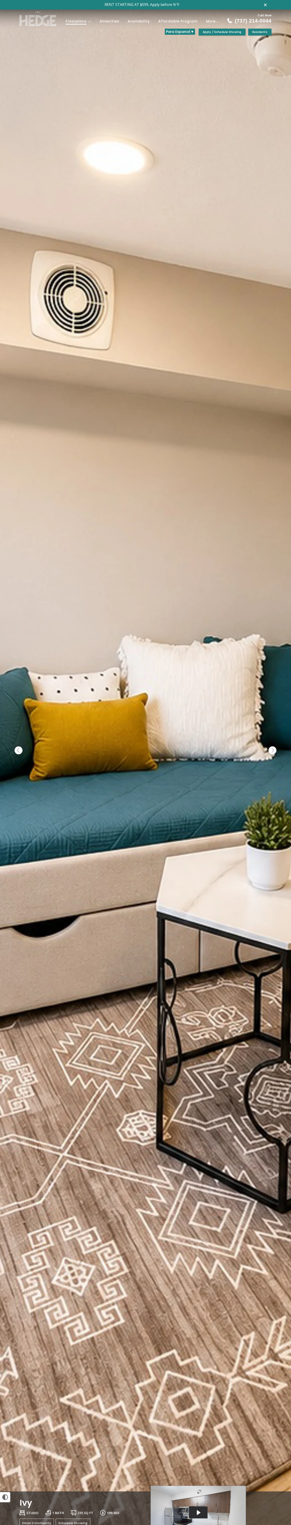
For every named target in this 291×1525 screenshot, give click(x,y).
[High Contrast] (5, 1497)
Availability (139, 21)
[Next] (272, 750)
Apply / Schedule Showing (222, 32)
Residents (260, 32)
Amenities (109, 21)
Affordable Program (178, 21)
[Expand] (274, 1483)
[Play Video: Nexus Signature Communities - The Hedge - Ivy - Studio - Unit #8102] (198, 1513)
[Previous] (19, 750)
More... (212, 21)
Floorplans (77, 21)
